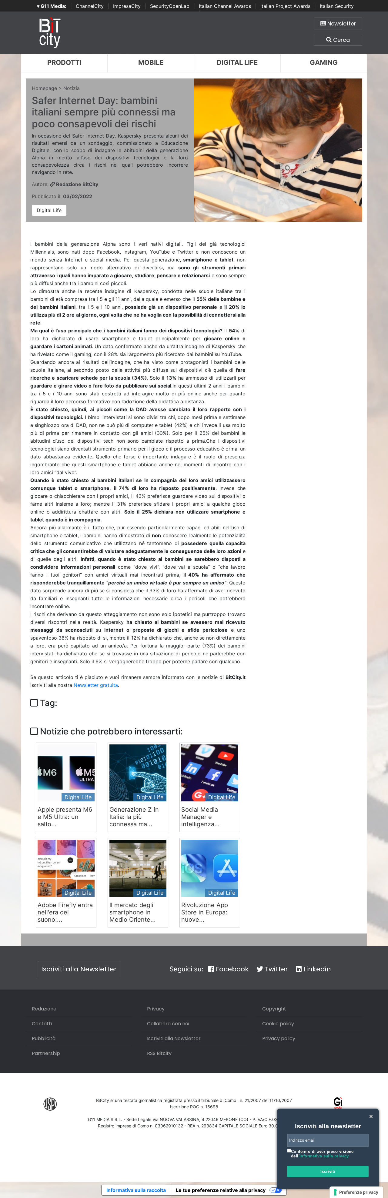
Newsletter (341, 23)
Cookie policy (278, 1023)
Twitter (275, 969)
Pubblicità (43, 1038)
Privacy (156, 1008)
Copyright (274, 1008)
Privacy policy (278, 1038)
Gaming (324, 62)
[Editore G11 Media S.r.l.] (338, 1103)
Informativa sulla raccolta (136, 1190)
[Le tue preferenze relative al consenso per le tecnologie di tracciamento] (356, 1192)
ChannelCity (90, 6)
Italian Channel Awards (225, 6)
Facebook (231, 969)
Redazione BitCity (76, 184)
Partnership (46, 1053)
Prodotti (64, 62)
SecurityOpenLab (169, 6)
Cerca (341, 40)
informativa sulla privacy (324, 1156)
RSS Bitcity (159, 1053)
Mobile (150, 62)
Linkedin (316, 969)
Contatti (42, 1023)
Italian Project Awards (285, 6)
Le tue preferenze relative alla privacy (221, 1190)
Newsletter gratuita (96, 685)
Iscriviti (328, 1171)
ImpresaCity (127, 6)
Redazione (44, 1008)
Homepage (44, 88)
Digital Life (237, 62)
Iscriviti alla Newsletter (79, 969)
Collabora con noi (168, 1023)
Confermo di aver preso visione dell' (322, 1154)
